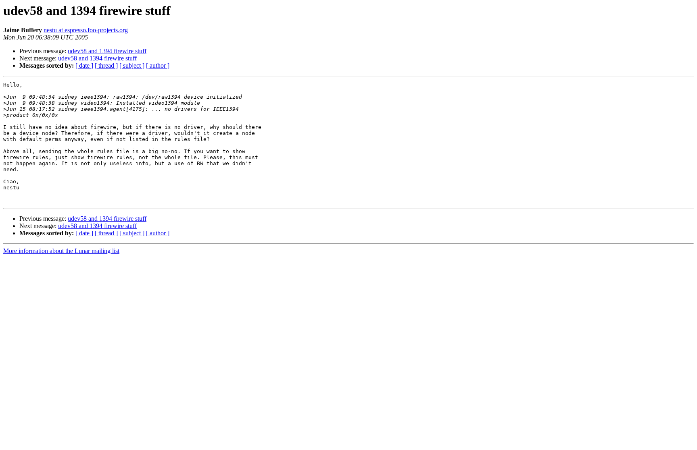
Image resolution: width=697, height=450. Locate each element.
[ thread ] (106, 65)
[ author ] (157, 65)
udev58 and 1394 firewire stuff (107, 51)
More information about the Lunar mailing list (61, 250)
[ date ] (84, 65)
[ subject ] (131, 65)
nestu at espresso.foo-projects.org (86, 30)
